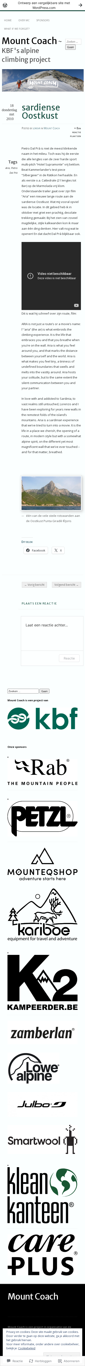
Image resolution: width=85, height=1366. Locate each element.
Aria (7, 168)
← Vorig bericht (34, 585)
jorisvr (36, 128)
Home (8, 20)
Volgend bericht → (66, 585)
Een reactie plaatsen (75, 132)
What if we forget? (16, 28)
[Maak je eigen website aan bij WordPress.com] (42, 5)
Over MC (23, 20)
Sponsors (42, 20)
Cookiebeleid (26, 1348)
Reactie (69, 658)
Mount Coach (29, 41)
